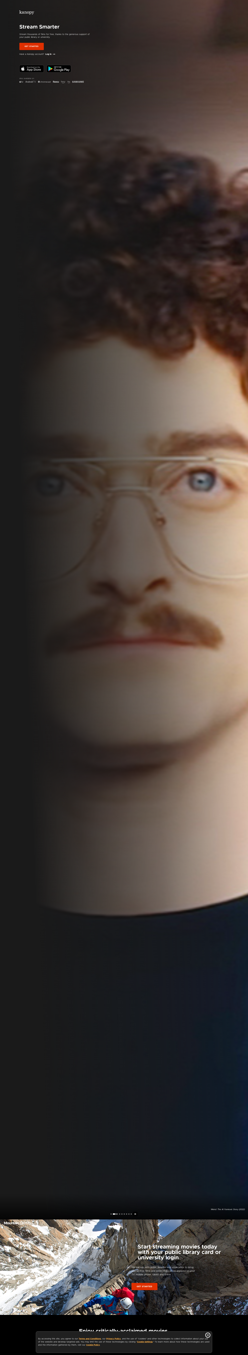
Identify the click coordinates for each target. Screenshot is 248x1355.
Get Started (32, 46)
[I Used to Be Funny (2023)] (111, 1214)
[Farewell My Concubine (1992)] (129, 1214)
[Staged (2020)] (124, 1214)
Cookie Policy (93, 1345)
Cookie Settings (145, 1342)
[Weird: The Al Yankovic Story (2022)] (113, 1214)
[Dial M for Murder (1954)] (126, 1214)
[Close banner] (208, 1335)
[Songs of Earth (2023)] (115, 1214)
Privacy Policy (113, 1339)
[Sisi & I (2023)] (131, 1214)
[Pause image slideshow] (135, 1214)
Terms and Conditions (90, 1339)
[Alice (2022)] (120, 1214)
